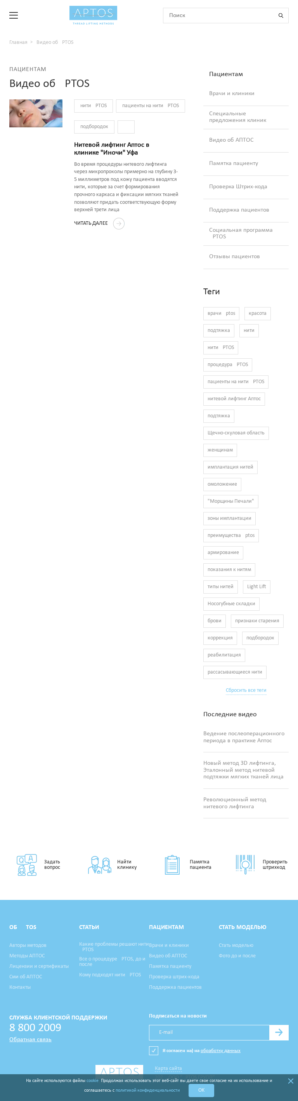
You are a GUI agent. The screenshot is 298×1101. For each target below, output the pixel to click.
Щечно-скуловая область (236, 433)
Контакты (20, 987)
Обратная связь (30, 1040)
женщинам (220, 450)
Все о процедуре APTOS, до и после (112, 962)
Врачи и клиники (232, 93)
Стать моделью (236, 945)
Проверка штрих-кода (174, 977)
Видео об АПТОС (231, 140)
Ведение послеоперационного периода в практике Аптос (243, 737)
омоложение (222, 484)
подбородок (94, 127)
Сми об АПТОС (25, 977)
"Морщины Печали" (231, 501)
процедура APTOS (228, 365)
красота (258, 313)
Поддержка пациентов (239, 210)
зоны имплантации (229, 518)
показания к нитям (229, 570)
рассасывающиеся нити (235, 672)
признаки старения (257, 621)
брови (215, 621)
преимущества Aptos (231, 535)
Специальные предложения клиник (237, 117)
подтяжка (219, 330)
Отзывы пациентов (234, 257)
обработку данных (221, 1050)
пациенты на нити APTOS (150, 106)
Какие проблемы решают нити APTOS (114, 947)
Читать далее (91, 223)
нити (249, 330)
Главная (18, 42)
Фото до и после (237, 956)
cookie (93, 1080)
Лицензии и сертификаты (39, 966)
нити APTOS (93, 106)
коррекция (220, 638)
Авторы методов (28, 945)
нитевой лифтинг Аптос (234, 399)
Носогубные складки (231, 604)
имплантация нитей (230, 467)
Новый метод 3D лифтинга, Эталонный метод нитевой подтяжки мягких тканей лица (243, 770)
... (126, 127)
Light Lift (256, 587)
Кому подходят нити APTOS (110, 975)
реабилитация (224, 655)
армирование (223, 553)
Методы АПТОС (27, 956)
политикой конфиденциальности (148, 1090)
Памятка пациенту (233, 163)
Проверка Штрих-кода (238, 187)
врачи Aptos (221, 313)
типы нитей (221, 587)
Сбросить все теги (246, 690)
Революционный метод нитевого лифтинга (234, 803)
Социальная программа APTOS (241, 233)
